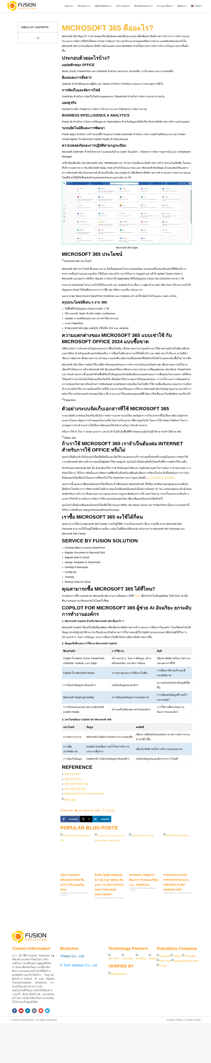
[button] (70, 819)
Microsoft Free (73, 779)
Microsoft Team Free (76, 783)
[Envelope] (40, 1010)
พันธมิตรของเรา (142, 6)
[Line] (34, 1010)
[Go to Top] (207, 1059)
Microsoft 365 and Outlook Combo (84, 793)
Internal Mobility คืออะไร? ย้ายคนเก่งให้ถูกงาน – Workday (143, 880)
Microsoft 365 (72, 774)
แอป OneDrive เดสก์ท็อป (161, 477)
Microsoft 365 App (75, 788)
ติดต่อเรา (182, 6)
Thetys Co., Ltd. (72, 956)
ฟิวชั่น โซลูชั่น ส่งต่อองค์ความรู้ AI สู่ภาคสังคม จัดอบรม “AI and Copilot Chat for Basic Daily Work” (109, 885)
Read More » (65, 901)
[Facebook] (14, 1010)
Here (137, 595)
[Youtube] (21, 1010)
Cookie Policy (193, 1019)
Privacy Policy (175, 1019)
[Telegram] (47, 1010)
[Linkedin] (27, 1010)
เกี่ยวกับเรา (82, 6)
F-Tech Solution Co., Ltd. (79, 965)
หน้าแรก (69, 6)
